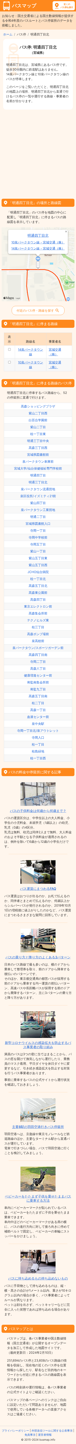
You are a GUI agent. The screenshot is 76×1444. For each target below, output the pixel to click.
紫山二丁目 (38, 427)
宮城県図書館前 (38, 455)
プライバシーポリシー (15, 1430)
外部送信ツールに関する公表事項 (52, 1430)
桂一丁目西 (38, 758)
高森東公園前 (38, 593)
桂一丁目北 (38, 579)
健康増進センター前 (38, 675)
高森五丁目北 (38, 586)
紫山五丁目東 (38, 558)
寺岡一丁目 (38, 530)
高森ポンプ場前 (38, 634)
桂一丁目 (38, 744)
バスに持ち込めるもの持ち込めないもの (38, 1278)
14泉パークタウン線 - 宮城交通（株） (38, 248)
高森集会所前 (38, 613)
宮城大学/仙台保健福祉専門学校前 (38, 468)
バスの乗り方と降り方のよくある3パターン (38, 957)
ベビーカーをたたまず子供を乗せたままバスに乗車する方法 (38, 1198)
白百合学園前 (38, 420)
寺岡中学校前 (38, 537)
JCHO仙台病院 (38, 572)
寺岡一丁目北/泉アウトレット (38, 731)
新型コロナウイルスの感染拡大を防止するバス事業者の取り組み (38, 1045)
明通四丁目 (38, 475)
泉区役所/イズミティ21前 (38, 496)
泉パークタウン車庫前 (38, 461)
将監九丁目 (38, 689)
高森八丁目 (38, 668)
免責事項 (30, 1434)
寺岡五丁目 (38, 544)
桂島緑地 (38, 751)
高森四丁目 (38, 599)
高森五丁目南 (38, 696)
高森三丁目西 (38, 448)
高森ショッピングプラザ (38, 406)
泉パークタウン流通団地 (38, 489)
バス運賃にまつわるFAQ (38, 889)
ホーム (7, 34)
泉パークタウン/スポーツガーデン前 (38, 648)
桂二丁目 (38, 703)
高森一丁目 (38, 710)
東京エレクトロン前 (38, 606)
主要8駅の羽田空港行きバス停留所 (38, 1127)
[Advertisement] (38, 152)
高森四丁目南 (38, 655)
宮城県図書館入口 (38, 524)
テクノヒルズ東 (38, 620)
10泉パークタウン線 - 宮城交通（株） (38, 242)
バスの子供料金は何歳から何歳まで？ (38, 811)
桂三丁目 (38, 627)
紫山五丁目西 (38, 565)
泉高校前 (38, 641)
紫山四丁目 (38, 503)
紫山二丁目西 (38, 413)
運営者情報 (45, 1434)
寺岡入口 (38, 737)
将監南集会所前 (38, 682)
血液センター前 (38, 717)
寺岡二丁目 (38, 662)
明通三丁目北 (38, 482)
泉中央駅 (38, 724)
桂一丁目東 (38, 434)
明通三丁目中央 (38, 441)
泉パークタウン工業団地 (38, 510)
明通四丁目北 (38, 235)
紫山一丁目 (38, 551)
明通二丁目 (38, 517)
